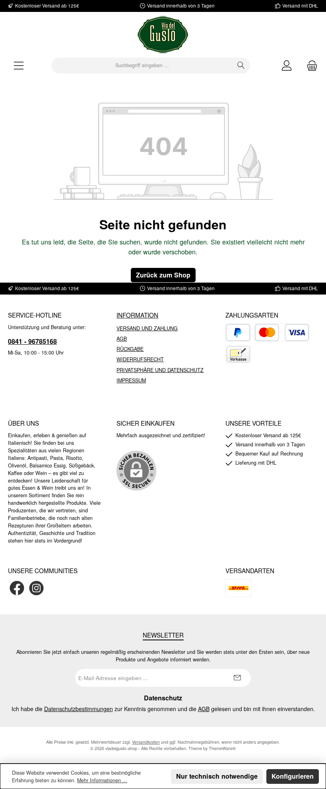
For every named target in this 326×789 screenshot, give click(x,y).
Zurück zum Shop (163, 274)
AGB (121, 338)
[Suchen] (241, 66)
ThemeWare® (222, 748)
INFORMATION (137, 314)
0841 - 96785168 (32, 341)
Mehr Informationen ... (102, 780)
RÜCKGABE (130, 349)
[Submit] (237, 678)
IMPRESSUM (131, 380)
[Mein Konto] (286, 65)
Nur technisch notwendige (217, 776)
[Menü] (18, 65)
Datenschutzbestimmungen (78, 709)
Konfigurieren (293, 776)
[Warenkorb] (309, 65)
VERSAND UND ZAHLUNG (147, 328)
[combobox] (142, 66)
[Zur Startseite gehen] (163, 34)
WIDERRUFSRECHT (140, 359)
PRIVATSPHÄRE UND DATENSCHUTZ (160, 370)
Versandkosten (146, 742)
